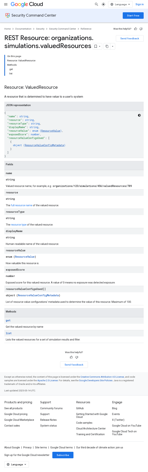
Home (7, 28)
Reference (86, 28)
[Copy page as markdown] (107, 46)
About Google (12, 447)
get (8, 320)
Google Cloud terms (61, 447)
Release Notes (48, 419)
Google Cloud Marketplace (19, 419)
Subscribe (63, 455)
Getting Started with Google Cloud (92, 415)
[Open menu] (5, 4)
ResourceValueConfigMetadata (44, 145)
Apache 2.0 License (47, 380)
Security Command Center (34, 15)
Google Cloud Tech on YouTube (124, 433)
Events (116, 414)
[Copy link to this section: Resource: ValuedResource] (61, 88)
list (9, 333)
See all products (13, 408)
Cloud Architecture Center (91, 428)
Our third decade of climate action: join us (99, 447)
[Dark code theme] (139, 115)
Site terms (41, 447)
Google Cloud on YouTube (126, 425)
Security (40, 28)
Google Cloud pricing (15, 414)
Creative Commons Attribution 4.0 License (102, 376)
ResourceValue (50, 130)
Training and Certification (90, 434)
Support (44, 414)
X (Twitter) (118, 419)
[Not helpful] (141, 29)
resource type (19, 224)
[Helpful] (135, 29)
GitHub (80, 408)
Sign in (140, 4)
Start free (133, 15)
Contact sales (12, 425)
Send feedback (129, 38)
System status (48, 425)
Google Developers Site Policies (95, 380)
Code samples (84, 422)
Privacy (27, 447)
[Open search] (96, 4)
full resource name (21, 205)
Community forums (51, 408)
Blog (114, 408)
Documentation (23, 28)
